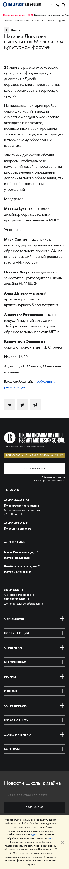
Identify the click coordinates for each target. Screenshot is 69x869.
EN (52, 5)
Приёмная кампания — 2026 (18, 14)
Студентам (37, 20)
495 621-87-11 (16, 523)
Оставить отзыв (34, 468)
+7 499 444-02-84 (16, 500)
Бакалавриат (41, 14)
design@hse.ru (13, 590)
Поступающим (22, 20)
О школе (8, 20)
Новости (50, 20)
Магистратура (56, 14)
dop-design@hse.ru (16, 598)
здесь (34, 834)
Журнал (61, 20)
